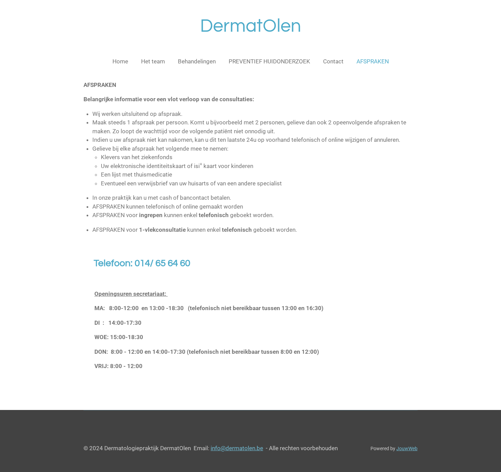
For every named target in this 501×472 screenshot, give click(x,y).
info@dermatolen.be (237, 448)
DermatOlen (250, 26)
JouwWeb (407, 448)
